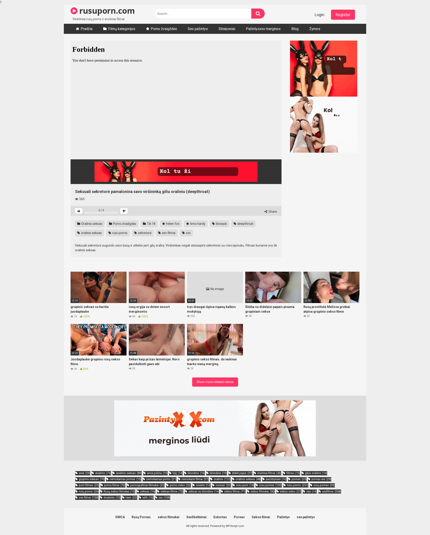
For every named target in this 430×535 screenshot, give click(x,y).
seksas (147, 491)
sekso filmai (235, 491)
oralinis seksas (91, 233)
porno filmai (114, 485)
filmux (293, 473)
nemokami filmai (195, 479)
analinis (103, 473)
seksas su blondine (203, 491)
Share (272, 211)
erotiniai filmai (269, 473)
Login (319, 14)
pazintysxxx (276, 479)
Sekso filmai (261, 517)
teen (131, 497)
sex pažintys (306, 517)
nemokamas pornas (125, 479)
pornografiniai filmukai (147, 485)
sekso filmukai (263, 491)
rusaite (203, 485)
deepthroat (245, 223)
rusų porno (89, 491)
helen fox (172, 223)
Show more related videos (215, 382)
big (178, 473)
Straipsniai (227, 29)
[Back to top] (415, 522)
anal (84, 473)
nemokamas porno (161, 479)
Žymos (314, 29)
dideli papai (242, 473)
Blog (295, 29)
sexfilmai (331, 491)
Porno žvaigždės (164, 29)
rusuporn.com (106, 10)
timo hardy (197, 223)
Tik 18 (150, 223)
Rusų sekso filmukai (119, 491)
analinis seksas (129, 473)
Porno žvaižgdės (124, 223)
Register (342, 14)
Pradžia (86, 29)
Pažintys (283, 517)
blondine (196, 473)
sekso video (290, 491)
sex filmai (168, 233)
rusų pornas (324, 485)
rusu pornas (270, 485)
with (148, 497)
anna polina (157, 473)
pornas (299, 479)
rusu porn (245, 485)
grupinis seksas (92, 479)
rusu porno (119, 233)
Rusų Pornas (141, 517)
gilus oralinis (316, 473)
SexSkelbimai (196, 517)
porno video (180, 485)
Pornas (239, 517)
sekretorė (144, 233)
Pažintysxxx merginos (263, 29)
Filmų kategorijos (121, 29)
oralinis (222, 479)
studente (112, 497)
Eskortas (220, 517)
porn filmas (89, 485)
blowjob (221, 223)
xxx (188, 233)
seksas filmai (172, 491)
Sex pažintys (198, 29)
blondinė (218, 473)
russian (223, 485)
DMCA (120, 517)
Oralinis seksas (91, 223)
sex (311, 491)
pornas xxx (321, 479)
